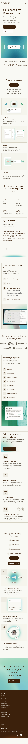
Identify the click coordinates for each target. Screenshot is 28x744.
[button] (4, 248)
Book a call (14, 85)
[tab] (14, 279)
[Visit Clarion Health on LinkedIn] (21, 735)
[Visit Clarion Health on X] (17, 735)
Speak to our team (10, 449)
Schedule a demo (9, 27)
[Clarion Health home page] (5, 3)
